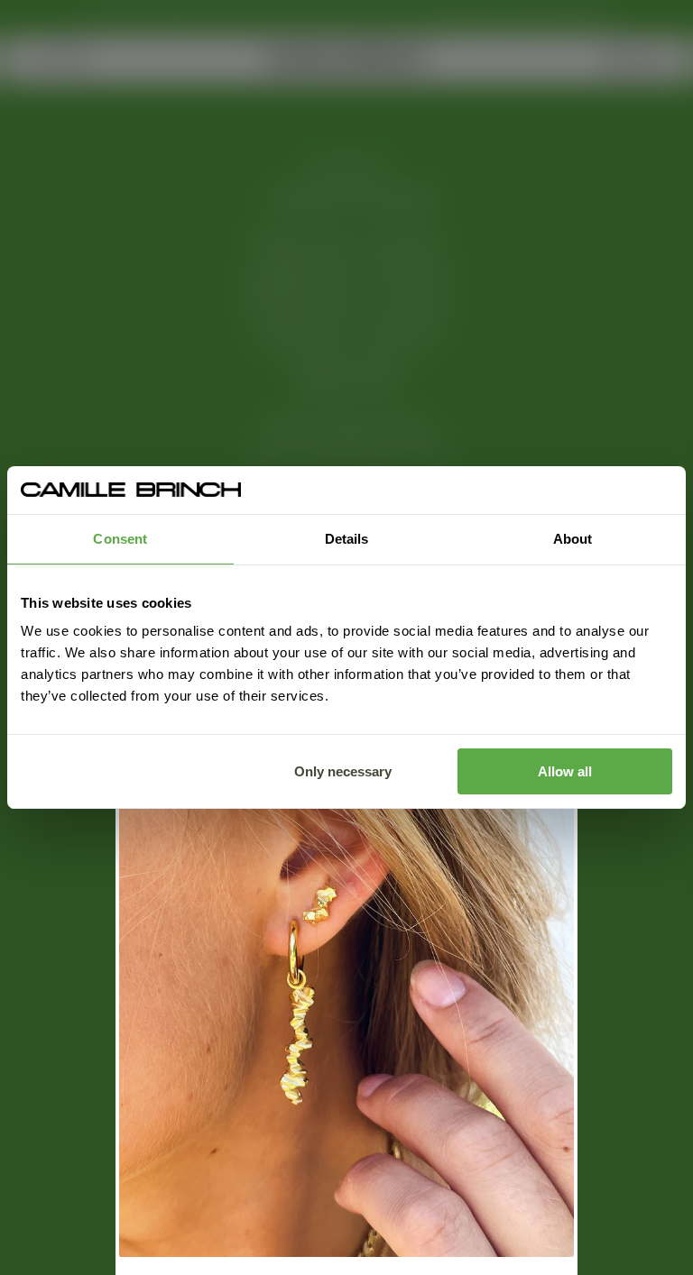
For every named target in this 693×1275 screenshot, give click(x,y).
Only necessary (343, 771)
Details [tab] (347, 538)
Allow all (565, 771)
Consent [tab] (120, 538)
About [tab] (573, 538)
